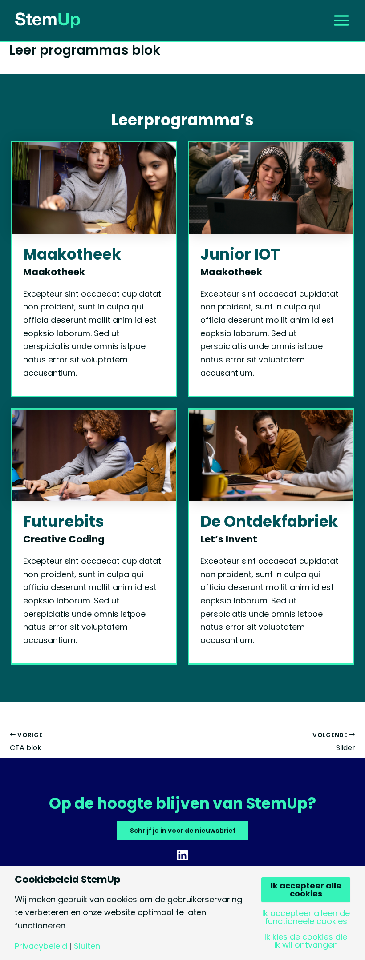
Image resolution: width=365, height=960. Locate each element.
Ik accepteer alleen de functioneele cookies (306, 917)
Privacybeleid (41, 946)
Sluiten (87, 946)
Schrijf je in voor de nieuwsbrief (182, 830)
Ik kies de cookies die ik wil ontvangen (305, 941)
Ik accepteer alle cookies (306, 889)
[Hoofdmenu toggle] (341, 20)
